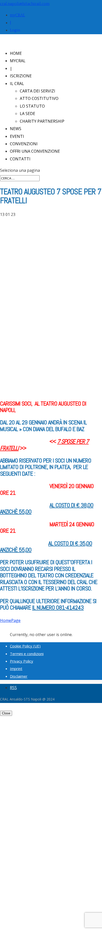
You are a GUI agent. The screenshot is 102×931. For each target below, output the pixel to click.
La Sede (27, 113)
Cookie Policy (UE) (25, 645)
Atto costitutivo (39, 98)
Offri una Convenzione (35, 151)
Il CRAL (17, 83)
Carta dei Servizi (37, 91)
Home (16, 53)
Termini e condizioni (27, 653)
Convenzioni (24, 143)
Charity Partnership (42, 121)
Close (6, 713)
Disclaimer (18, 676)
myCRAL (17, 15)
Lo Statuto (32, 106)
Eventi (17, 136)
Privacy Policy (21, 661)
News (15, 128)
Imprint (16, 668)
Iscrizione (21, 76)
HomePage (10, 620)
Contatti (20, 159)
